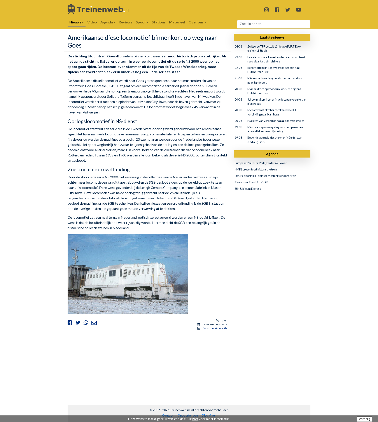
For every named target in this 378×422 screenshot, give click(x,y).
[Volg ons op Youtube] (298, 9)
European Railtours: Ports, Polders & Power (261, 163)
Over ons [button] (196, 22)
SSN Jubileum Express (248, 188)
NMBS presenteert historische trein (256, 169)
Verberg (364, 419)
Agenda (272, 154)
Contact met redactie (215, 328)
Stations (159, 22)
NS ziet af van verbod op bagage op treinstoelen (275, 120)
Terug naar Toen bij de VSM (251, 182)
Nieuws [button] (75, 22)
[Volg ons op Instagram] (266, 9)
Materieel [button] (177, 22)
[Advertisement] (147, 364)
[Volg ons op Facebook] (277, 9)
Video (92, 22)
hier (195, 419)
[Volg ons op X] (287, 9)
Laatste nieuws (272, 37)
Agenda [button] (107, 22)
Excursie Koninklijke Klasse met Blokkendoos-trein (265, 175)
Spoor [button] (141, 22)
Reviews (125, 22)
